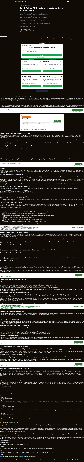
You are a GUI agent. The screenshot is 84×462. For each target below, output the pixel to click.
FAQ (5, 40)
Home (29, 0)
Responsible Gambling (15, 444)
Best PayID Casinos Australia (74, 348)
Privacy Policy (13, 448)
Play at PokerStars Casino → (77, 227)
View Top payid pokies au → (25, 29)
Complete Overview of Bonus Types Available (30, 39)
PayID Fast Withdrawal (55, 0)
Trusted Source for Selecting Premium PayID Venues (34, 37)
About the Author (7, 448)
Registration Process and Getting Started (75, 37)
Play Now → (42, 55)
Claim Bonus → (57, 120)
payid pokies (67, 159)
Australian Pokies (39, 0)
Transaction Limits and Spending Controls (67, 39)
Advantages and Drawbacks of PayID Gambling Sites (10, 38)
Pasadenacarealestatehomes (20, 1)
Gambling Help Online (6, 444)
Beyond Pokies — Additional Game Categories (63, 38)
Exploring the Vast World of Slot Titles (27, 38)
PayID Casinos (33, 0)
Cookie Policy (18, 448)
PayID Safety (45, 1)
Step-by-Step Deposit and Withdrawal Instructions (49, 39)
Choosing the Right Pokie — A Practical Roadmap (44, 38)
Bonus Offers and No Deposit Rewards (13, 39)
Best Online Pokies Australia (63, 223)
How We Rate (38, 448)
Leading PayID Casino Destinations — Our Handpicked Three (55, 37)
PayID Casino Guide (39, 1)
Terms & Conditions (24, 448)
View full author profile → (4, 390)
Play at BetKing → (79, 164)
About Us (1, 448)
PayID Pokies (62, 0)
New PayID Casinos (31, 1)
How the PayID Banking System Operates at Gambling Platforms (12, 37)
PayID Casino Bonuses (47, 0)
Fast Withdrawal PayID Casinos (14, 303)
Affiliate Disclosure (32, 448)
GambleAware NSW (24, 444)
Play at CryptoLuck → (78, 306)
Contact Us (51, 448)
